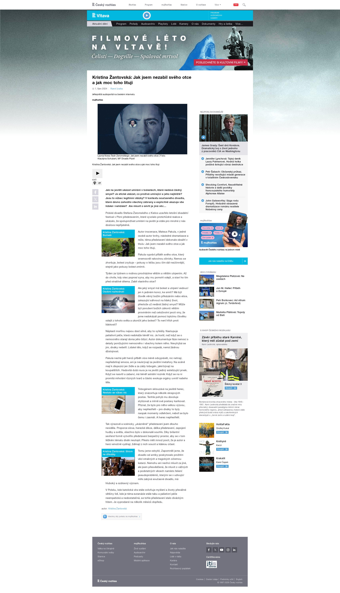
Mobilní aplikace (142, 560)
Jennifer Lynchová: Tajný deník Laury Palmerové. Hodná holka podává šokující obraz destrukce (224, 161)
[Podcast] (94, 183)
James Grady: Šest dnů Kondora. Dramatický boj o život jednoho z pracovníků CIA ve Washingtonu (221, 148)
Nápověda (175, 552)
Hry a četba (225, 23)
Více (239, 23)
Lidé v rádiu (175, 556)
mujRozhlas (167, 5)
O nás (195, 23)
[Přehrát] (97, 173)
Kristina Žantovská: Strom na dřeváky (118, 453)
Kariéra (173, 560)
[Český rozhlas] (104, 5)
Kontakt (174, 564)
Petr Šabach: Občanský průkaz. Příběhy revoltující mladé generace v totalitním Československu (225, 174)
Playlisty (163, 23)
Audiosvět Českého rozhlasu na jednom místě (219, 250)
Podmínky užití (226, 579)
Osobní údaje (212, 579)
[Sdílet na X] (95, 199)
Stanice (184, 5)
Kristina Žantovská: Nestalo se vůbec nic (115, 391)
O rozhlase (201, 5)
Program (148, 5)
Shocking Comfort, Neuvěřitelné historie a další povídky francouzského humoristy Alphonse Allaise (224, 189)
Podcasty (138, 556)
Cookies (199, 579)
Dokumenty (208, 23)
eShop (101, 560)
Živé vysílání (206, 238)
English (239, 579)
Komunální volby (106, 552)
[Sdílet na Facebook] (95, 192)
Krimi (218, 228)
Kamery (214, 18)
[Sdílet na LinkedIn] (95, 206)
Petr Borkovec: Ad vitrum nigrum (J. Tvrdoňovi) (230, 302)
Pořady (134, 23)
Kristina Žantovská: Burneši (114, 234)
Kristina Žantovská (117, 508)
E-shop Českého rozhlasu (215, 330)
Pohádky (205, 233)
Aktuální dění (100, 23)
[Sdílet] (99, 183)
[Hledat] (244, 5)
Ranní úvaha (116, 88)
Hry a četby (206, 228)
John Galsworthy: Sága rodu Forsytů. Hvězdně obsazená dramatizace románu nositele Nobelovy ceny (222, 205)
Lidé (173, 23)
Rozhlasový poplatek (180, 568)
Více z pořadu (208, 272)
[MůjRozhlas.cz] (97, 100)
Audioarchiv (216, 15)
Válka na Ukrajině (106, 548)
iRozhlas (132, 5)
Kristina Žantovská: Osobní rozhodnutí (114, 290)
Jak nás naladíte (178, 548)
